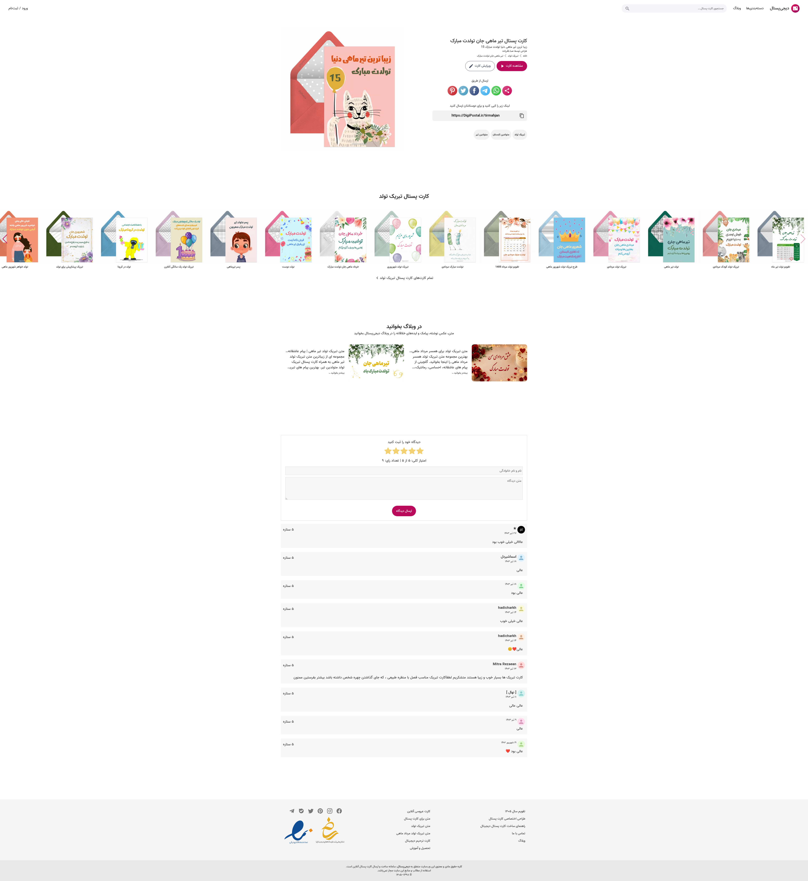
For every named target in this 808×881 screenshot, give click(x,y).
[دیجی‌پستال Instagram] (330, 811)
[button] (5, 239)
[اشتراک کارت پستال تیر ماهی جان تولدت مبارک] (507, 91)
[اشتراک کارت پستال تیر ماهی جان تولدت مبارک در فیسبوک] (474, 91)
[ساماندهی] (330, 832)
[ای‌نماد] (298, 832)
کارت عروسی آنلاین (418, 811)
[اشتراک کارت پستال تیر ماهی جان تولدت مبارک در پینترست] (452, 91)
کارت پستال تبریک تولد (404, 196)
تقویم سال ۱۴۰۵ (515, 811)
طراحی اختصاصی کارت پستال (507, 818)
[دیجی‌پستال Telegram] (292, 811)
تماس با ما (518, 833)
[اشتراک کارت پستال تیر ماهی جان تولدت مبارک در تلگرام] (485, 91)
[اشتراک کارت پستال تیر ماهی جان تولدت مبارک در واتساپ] (496, 91)
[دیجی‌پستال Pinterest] (320, 811)
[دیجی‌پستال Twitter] (311, 811)
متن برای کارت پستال (417, 818)
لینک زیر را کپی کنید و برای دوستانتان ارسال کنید (480, 105)
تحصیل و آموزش (420, 848)
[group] (780, 239)
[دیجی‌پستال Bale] (301, 811)
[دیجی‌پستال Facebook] (339, 811)
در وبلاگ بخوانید (404, 326)
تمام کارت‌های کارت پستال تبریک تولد (406, 278)
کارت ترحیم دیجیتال (417, 840)
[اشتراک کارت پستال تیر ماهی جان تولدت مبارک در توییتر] (463, 91)
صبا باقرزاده (508, 51)
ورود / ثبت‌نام (18, 8)
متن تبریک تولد (420, 826)
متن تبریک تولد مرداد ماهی (413, 833)
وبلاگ (521, 840)
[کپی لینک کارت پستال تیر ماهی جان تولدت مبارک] (522, 115)
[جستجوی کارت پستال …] (627, 8)
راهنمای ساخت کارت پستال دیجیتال (502, 826)
